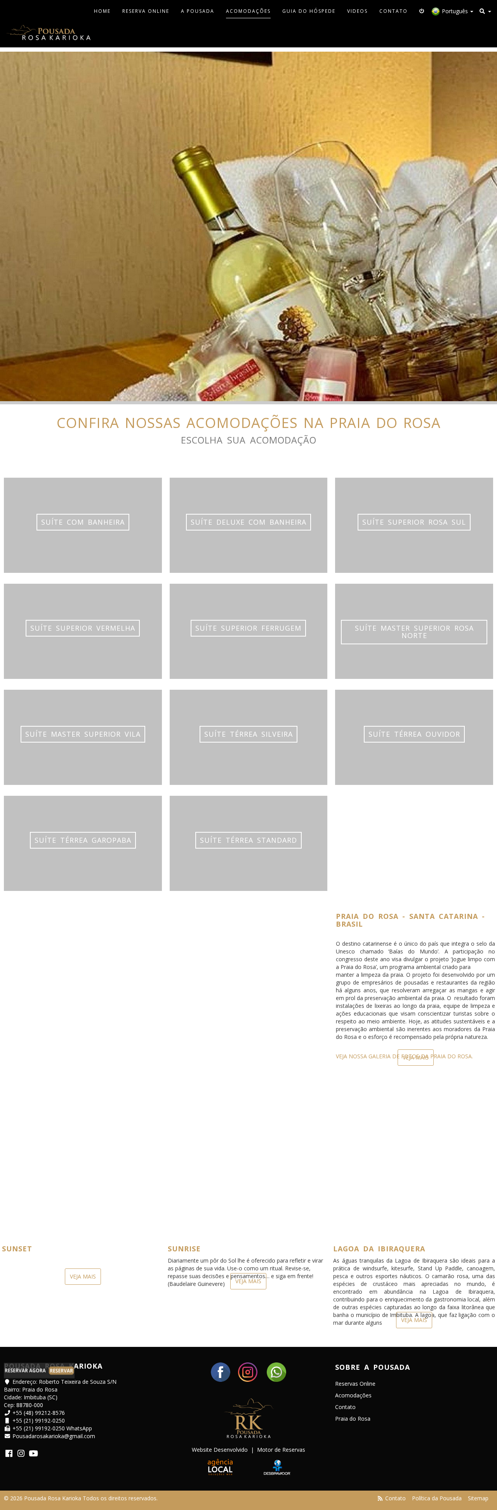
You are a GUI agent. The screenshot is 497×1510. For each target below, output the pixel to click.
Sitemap (478, 1498)
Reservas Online (355, 1383)
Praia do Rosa (352, 1418)
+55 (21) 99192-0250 (38, 1420)
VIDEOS (357, 11)
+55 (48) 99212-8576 (38, 1412)
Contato (393, 11)
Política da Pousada (437, 1498)
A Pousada (197, 11)
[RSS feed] (380, 1498)
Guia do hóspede (308, 11)
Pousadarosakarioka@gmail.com (53, 1436)
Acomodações (248, 11)
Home (102, 11)
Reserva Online (145, 11)
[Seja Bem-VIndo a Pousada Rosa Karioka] (48, 33)
